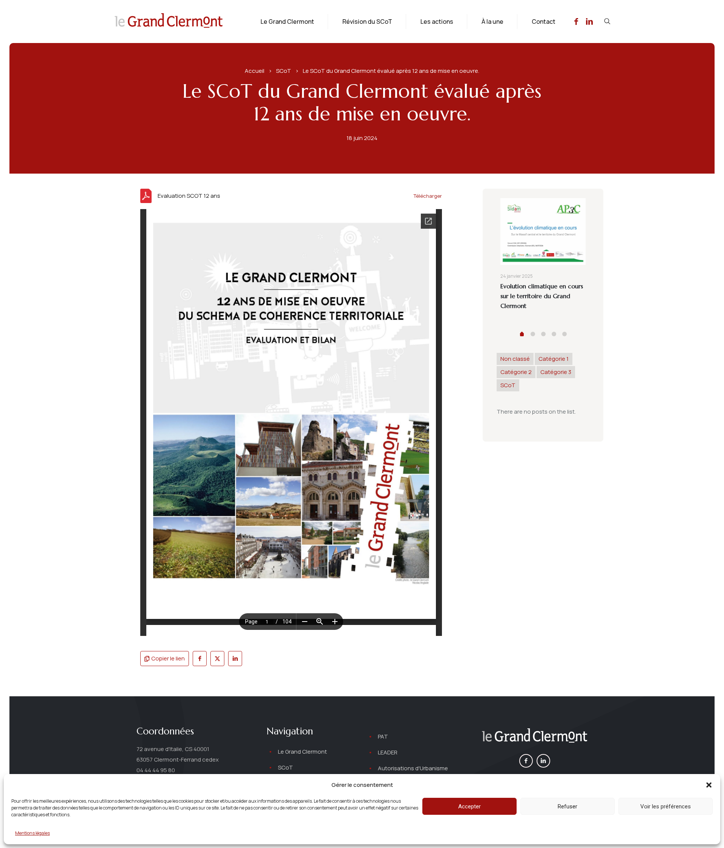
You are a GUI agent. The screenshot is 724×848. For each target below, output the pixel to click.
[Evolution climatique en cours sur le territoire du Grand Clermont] (543, 231)
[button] (709, 785)
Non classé (515, 359)
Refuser (567, 806)
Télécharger (428, 195)
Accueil (254, 71)
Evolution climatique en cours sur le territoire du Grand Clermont (541, 295)
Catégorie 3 (555, 372)
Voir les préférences (665, 806)
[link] (534, 736)
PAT (383, 736)
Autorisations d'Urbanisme (413, 768)
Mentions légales (32, 833)
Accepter (469, 806)
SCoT (283, 71)
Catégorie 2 (516, 372)
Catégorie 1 (553, 359)
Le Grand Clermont (302, 752)
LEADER (387, 752)
